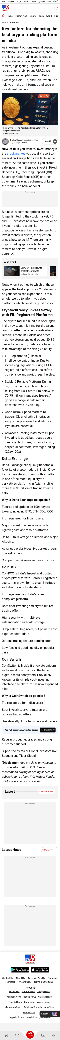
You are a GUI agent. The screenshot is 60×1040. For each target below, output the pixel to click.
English (11, 1)
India (10, 16)
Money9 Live (29, 1012)
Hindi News (14, 991)
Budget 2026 (21, 16)
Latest (10, 791)
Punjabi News (15, 1002)
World (49, 16)
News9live (49, 1007)
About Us (20, 978)
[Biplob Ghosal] (5, 141)
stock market (16, 153)
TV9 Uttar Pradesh (33, 1007)
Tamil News (29, 1002)
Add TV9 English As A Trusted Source (21, 730)
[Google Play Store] (20, 970)
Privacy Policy (24, 982)
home (5, 22)
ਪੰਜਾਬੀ (55, 1)
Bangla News (30, 997)
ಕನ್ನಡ (19, 1)
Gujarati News (45, 997)
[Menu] (53, 1035)
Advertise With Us (36, 978)
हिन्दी (3, 1)
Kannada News (14, 997)
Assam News (43, 1002)
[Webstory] (17, 1035)
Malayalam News (13, 1007)
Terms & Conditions (43, 982)
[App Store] (40, 970)
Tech (41, 16)
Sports (33, 16)
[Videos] (43, 1035)
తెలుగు (26, 1)
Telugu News (43, 991)
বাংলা (49, 1)
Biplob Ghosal (16, 140)
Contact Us (7, 978)
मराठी (34, 1)
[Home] (4, 16)
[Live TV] (55, 8)
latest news (11, 850)
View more (44, 791)
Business (14, 22)
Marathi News (28, 991)
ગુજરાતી (41, 1)
